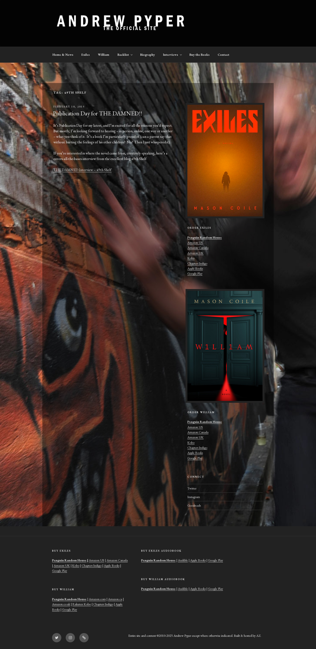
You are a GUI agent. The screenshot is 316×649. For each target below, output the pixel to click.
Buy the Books (199, 54)
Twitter (191, 488)
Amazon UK (195, 253)
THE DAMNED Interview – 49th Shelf (82, 169)
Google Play (194, 273)
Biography (147, 54)
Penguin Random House (204, 237)
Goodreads (194, 505)
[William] (225, 346)
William (103, 54)
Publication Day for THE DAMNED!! (97, 113)
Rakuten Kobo (81, 604)
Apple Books (195, 268)
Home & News (63, 54)
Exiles (85, 54)
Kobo (191, 258)
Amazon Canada (197, 248)
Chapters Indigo (197, 263)
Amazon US (195, 242)
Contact (223, 54)
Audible (183, 560)
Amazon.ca (115, 599)
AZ (258, 636)
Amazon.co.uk (61, 604)
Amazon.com (97, 599)
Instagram (193, 497)
